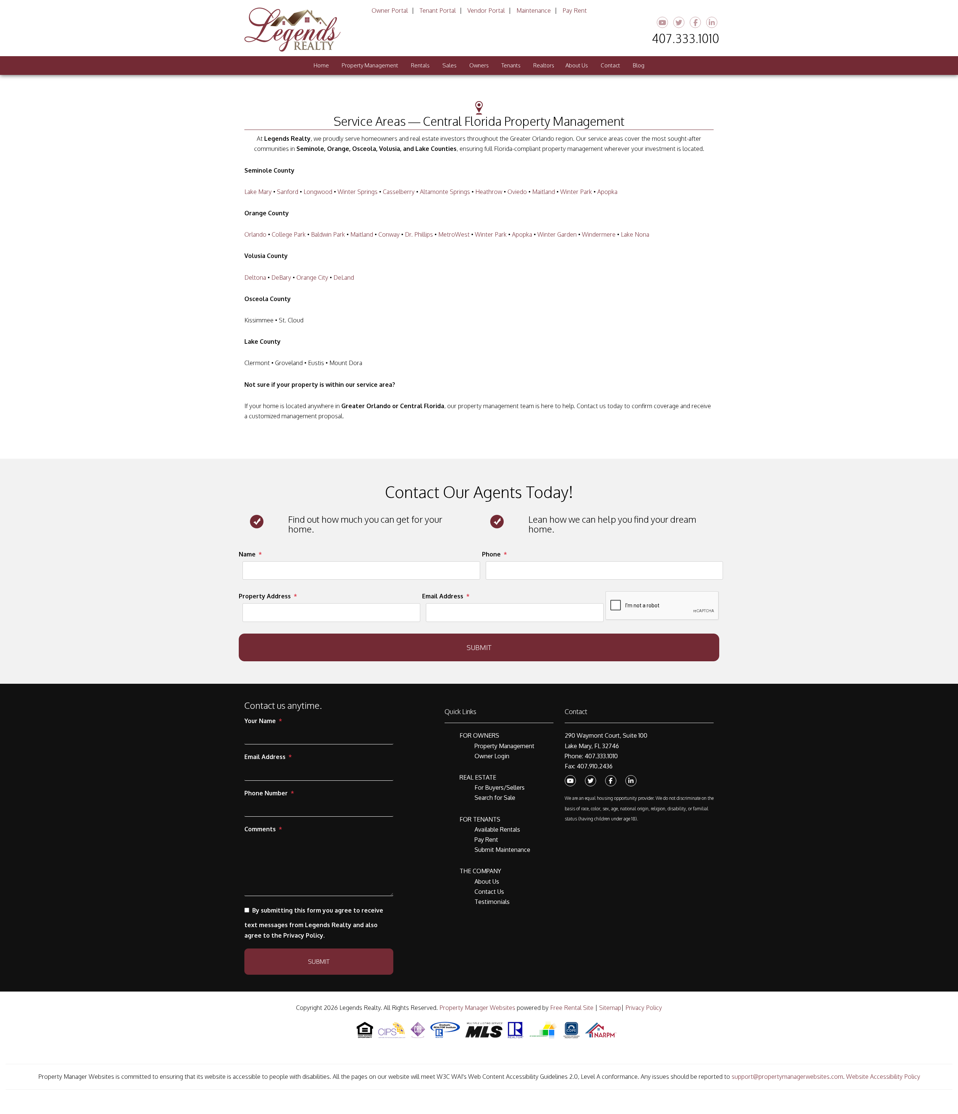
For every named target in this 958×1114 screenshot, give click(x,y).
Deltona (255, 277)
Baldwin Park (328, 234)
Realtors (543, 65)
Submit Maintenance (502, 849)
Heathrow (488, 191)
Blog (638, 65)
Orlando (255, 234)
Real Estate (478, 777)
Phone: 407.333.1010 (591, 756)
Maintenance (533, 10)
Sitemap (610, 1007)
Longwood (317, 191)
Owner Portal (390, 10)
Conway (389, 234)
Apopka (607, 191)
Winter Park (576, 191)
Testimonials (492, 901)
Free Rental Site (572, 1007)
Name (247, 554)
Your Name (260, 721)
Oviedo (517, 191)
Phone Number (266, 793)
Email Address (442, 596)
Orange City (312, 277)
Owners (479, 65)
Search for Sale (495, 797)
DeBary (281, 277)
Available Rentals (497, 829)
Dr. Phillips (419, 234)
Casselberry (399, 191)
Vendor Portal (486, 10)
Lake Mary (258, 191)
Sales (449, 65)
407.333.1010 (685, 38)
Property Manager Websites (477, 1007)
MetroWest (454, 234)
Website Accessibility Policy (883, 1076)
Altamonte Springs (445, 191)
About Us (576, 65)
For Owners (479, 735)
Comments (260, 829)
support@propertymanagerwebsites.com (787, 1076)
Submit (479, 647)
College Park (289, 234)
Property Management (370, 65)
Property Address (265, 596)
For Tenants (480, 819)
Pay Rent (574, 10)
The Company (480, 871)
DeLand (343, 277)
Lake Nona (635, 234)
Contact (610, 65)
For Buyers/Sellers (500, 787)
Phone (491, 554)
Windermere (599, 234)
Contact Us (489, 891)
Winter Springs (358, 191)
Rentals (420, 65)
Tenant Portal (437, 10)
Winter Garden (557, 234)
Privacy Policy (643, 1007)
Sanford (287, 191)
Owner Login (492, 756)
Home (321, 65)
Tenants (511, 65)
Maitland (543, 191)
